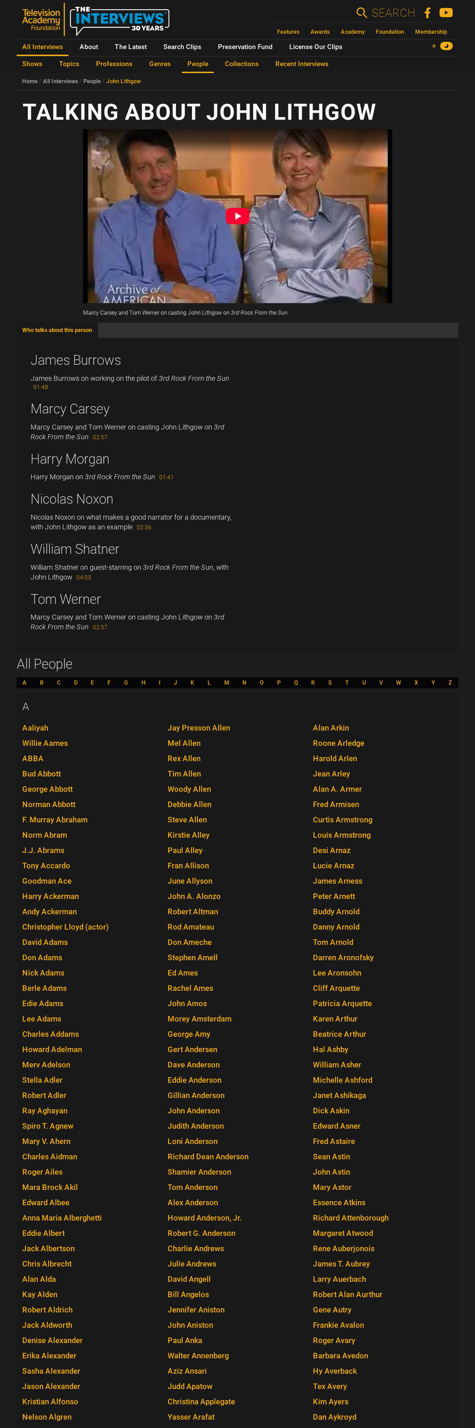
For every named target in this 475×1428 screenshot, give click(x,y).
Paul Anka (185, 1340)
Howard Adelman (52, 1049)
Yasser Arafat (191, 1417)
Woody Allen (189, 789)
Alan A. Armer (337, 789)
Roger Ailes (42, 1172)
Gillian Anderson (196, 1095)
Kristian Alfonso (50, 1401)
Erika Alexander (49, 1355)
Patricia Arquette (342, 1003)
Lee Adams (41, 1019)
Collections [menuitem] (242, 64)
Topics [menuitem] (69, 64)
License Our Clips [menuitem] (316, 47)
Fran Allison (188, 865)
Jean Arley (331, 774)
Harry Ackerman (50, 896)
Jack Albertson (48, 1248)
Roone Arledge (338, 743)
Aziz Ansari (187, 1371)
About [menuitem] (89, 47)
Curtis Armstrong (342, 819)
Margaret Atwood (343, 1233)
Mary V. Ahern (46, 1141)
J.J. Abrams (43, 850)
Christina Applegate (201, 1401)
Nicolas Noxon (72, 499)
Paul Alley (185, 850)
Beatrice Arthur (339, 1034)
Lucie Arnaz (333, 865)
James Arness (337, 881)
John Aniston (190, 1325)
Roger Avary (334, 1340)
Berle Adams (44, 988)
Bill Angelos (188, 1294)
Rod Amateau (191, 927)
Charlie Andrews (196, 1248)
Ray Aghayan (44, 1110)
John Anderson (194, 1110)
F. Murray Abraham (55, 819)
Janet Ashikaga (339, 1095)
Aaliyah (35, 728)
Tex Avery (330, 1386)
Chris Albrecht (47, 1264)
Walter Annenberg (198, 1355)
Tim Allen (184, 774)
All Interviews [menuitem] (42, 47)
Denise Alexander (52, 1340)
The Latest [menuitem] (131, 47)
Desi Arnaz (332, 850)
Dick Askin (331, 1110)
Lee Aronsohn (337, 973)
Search (393, 13)
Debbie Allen (189, 804)
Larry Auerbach (339, 1279)
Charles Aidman (49, 1156)
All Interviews (60, 81)
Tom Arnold (333, 942)
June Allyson (190, 881)
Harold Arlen (335, 758)
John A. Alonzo (194, 896)
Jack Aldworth (47, 1325)
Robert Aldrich (47, 1309)
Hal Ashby (330, 1049)
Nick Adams (43, 973)
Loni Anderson (193, 1141)
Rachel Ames (190, 988)
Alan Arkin (331, 728)
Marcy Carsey (70, 409)
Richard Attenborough (351, 1218)
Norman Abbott (48, 804)
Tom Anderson (193, 1187)
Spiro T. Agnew (47, 1126)
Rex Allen (184, 758)
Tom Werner (66, 599)
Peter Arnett (334, 896)
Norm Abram (44, 835)
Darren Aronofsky (343, 957)
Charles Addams (50, 1034)
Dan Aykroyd (334, 1417)
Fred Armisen (336, 804)
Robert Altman (193, 911)
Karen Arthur (335, 1019)
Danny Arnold (336, 927)
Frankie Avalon (338, 1325)
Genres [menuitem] (160, 64)
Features (288, 32)
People (92, 81)
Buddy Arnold (336, 911)
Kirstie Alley (189, 835)
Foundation (390, 32)
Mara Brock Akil (50, 1187)
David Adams (45, 942)
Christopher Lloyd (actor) (65, 927)
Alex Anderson (193, 1202)
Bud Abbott (41, 774)
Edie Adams (42, 1003)
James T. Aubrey (341, 1264)
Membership (431, 32)
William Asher (337, 1064)
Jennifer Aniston (196, 1309)
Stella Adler (42, 1080)
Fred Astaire (334, 1141)
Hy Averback (335, 1371)
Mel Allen (184, 743)
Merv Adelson (46, 1064)
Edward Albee (46, 1202)
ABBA (33, 758)
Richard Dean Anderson (208, 1156)
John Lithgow (123, 81)
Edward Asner (337, 1126)
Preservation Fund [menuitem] (245, 47)
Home (30, 81)
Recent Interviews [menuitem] (302, 64)
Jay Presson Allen (199, 728)
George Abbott (47, 789)
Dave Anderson (194, 1064)
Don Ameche (190, 942)
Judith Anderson (196, 1126)
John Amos (187, 1003)
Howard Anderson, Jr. (205, 1218)
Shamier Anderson (199, 1172)
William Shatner (75, 549)
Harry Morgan (70, 459)
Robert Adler (44, 1095)
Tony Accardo (46, 865)
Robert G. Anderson (201, 1233)
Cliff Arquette (336, 988)
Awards (320, 32)
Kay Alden (39, 1294)
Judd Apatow (190, 1386)
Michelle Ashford (342, 1080)
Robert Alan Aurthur (348, 1294)
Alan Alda (39, 1279)
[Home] (98, 22)
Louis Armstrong (342, 835)
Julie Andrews (192, 1264)
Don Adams (42, 957)
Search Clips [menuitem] (182, 47)
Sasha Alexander (51, 1371)
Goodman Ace (47, 881)
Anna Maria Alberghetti (62, 1218)
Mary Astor (332, 1187)
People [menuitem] (197, 64)
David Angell (189, 1279)
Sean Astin (331, 1156)
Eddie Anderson (195, 1080)
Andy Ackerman (49, 911)
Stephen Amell (193, 957)
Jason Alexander (51, 1386)
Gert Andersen (192, 1049)
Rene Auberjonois (344, 1248)
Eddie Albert (43, 1233)
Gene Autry (332, 1309)
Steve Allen (187, 819)
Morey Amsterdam (200, 1019)
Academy (353, 32)
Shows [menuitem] (32, 64)
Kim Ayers (330, 1401)
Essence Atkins (339, 1202)
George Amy (189, 1034)
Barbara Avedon (340, 1355)
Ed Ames (183, 973)
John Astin (331, 1172)
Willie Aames (45, 743)
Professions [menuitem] (114, 64)
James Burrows (76, 360)
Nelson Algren (47, 1417)
